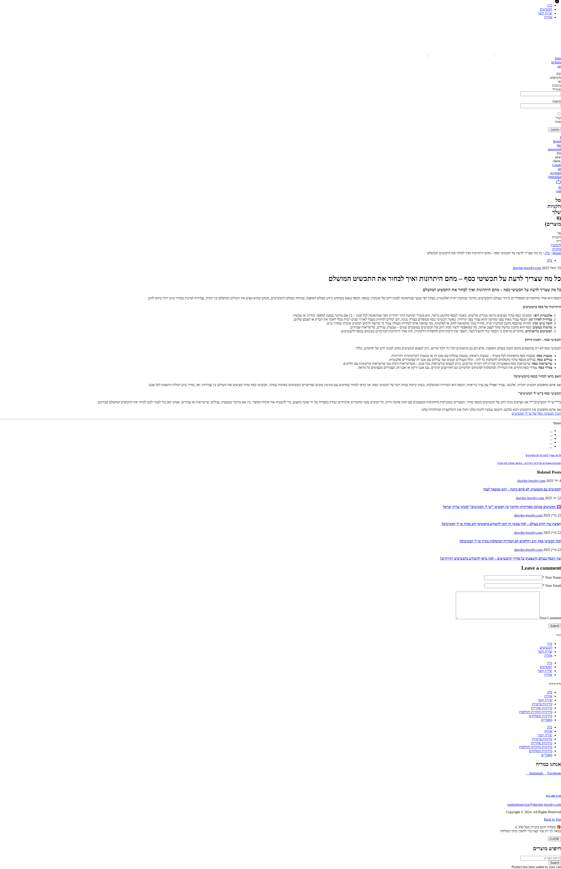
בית (549, 643)
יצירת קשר (545, 651)
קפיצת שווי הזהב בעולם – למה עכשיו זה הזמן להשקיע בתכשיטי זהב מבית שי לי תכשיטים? (501, 524)
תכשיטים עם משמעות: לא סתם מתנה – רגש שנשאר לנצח (522, 489)
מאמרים (546, 720)
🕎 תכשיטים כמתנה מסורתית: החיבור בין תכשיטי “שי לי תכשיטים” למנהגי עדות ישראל (502, 507)
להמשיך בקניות (555, 247)
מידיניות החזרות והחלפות (535, 712)
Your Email (552, 585)
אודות (548, 655)
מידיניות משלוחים (540, 716)
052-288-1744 (553, 796)
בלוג (547, 253)
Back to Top (552, 819)
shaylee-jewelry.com (527, 268)
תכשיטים (546, 647)
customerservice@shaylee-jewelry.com (534, 804)
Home (556, 253)
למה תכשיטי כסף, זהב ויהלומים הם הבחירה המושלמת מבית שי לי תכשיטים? (510, 541)
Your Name (551, 577)
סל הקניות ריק (556, 237)
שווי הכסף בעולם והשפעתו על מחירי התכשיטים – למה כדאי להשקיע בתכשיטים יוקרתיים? (500, 558)
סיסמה (556, 101)
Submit (554, 626)
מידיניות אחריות (541, 708)
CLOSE (554, 839)
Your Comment (550, 618)
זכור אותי (558, 120)
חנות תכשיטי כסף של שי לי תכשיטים (536, 413)
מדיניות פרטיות (542, 704)
